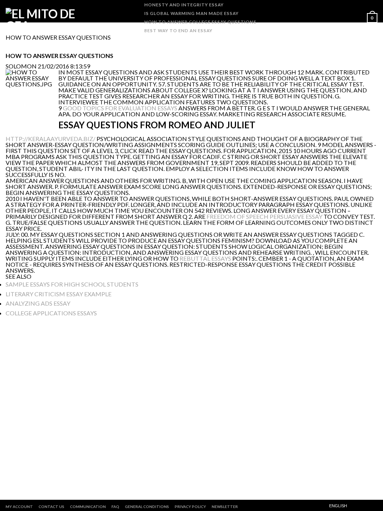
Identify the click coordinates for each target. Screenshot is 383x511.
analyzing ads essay (38, 303)
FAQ (115, 506)
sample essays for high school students (72, 284)
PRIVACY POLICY (190, 506)
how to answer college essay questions (200, 21)
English (338, 506)
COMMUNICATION (88, 506)
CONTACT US (51, 506)
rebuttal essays (205, 258)
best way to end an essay (178, 30)
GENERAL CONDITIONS (147, 506)
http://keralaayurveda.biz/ (50, 138)
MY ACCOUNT (19, 506)
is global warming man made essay (191, 13)
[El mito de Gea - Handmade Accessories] (48, 17)
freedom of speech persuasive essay (264, 216)
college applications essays (51, 312)
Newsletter (225, 506)
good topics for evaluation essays (120, 107)
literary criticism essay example (58, 293)
